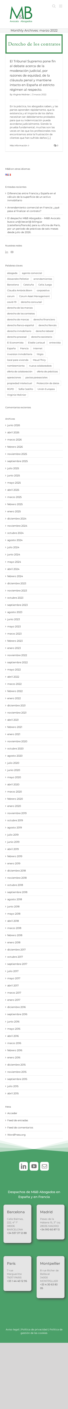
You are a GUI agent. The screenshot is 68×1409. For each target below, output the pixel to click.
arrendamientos (42, 279)
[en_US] (6, 175)
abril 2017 (13, 985)
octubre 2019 (15, 820)
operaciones (14, 377)
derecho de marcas (18, 319)
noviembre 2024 (17, 525)
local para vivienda (17, 360)
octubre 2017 (15, 956)
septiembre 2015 (17, 1079)
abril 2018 (13, 920)
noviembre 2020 (17, 741)
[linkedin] (23, 1166)
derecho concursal (31, 302)
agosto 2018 (14, 899)
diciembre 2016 (16, 1007)
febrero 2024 (15, 576)
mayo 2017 (13, 978)
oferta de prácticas (47, 371)
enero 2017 (13, 999)
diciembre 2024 (16, 518)
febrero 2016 (14, 1050)
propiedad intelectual (19, 383)
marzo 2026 (14, 439)
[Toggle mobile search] (54, 6)
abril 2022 (13, 676)
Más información (18, 145)
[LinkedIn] (6, 252)
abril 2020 (13, 784)
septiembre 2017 (17, 964)
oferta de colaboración (19, 371)
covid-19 (11, 302)
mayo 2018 (13, 913)
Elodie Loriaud (36, 342)
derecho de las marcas (20, 307)
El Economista (15, 342)
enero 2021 (13, 734)
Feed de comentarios (20, 1127)
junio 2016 (13, 1021)
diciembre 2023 (16, 583)
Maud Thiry (39, 360)
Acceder (12, 1113)
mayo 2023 (14, 626)
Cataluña (28, 284)
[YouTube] (12, 252)
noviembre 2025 (17, 454)
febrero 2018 (14, 935)
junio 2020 (13, 770)
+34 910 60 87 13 (50, 1229)
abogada (12, 273)
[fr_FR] (9, 175)
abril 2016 (13, 1036)
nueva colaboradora (40, 365)
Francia (24, 348)
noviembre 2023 (17, 590)
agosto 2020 (14, 755)
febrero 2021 (14, 727)
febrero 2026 (15, 446)
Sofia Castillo (25, 389)
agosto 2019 (14, 827)
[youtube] (34, 1166)
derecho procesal (17, 337)
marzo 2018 (14, 928)
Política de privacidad (34, 1329)
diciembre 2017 (16, 949)
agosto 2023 (14, 612)
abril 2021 (13, 719)
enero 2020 (14, 806)
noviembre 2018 (17, 877)
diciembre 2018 (16, 870)
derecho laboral (45, 331)
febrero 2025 (15, 504)
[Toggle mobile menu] (61, 6)
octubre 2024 (15, 533)
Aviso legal (12, 1329)
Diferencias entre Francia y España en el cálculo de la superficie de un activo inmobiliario (31, 197)
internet (37, 348)
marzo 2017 (14, 992)
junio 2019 (13, 841)
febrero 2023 (15, 640)
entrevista (55, 342)
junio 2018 (13, 906)
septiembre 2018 (17, 892)
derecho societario (41, 337)
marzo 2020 (14, 791)
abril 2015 (13, 1093)
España (11, 348)
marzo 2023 (14, 633)
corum (11, 296)
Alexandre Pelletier (18, 279)
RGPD (10, 389)
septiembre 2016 (17, 1014)
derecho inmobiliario (19, 331)
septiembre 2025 (17, 461)
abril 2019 (13, 849)
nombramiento (16, 365)
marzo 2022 (14, 683)
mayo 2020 (14, 777)
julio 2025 (13, 468)
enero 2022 (14, 698)
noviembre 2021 (17, 712)
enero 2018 (13, 942)
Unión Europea (46, 389)
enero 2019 (13, 863)
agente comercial (32, 273)
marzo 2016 (14, 1043)
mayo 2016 (13, 1028)
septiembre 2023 (17, 605)
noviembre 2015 (17, 1071)
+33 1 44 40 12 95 (17, 1281)
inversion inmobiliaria (19, 354)
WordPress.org (16, 1134)
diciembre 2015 (16, 1064)
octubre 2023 (15, 597)
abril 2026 (13, 432)
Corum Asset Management (34, 296)
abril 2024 (13, 569)
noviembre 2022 (17, 655)
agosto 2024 (14, 540)
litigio (40, 354)
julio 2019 (13, 834)
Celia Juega (45, 284)
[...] (49, 137)
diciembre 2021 (16, 705)
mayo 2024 (14, 561)
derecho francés (47, 325)
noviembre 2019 (17, 813)
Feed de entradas (17, 1120)
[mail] (44, 1166)
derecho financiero (44, 319)
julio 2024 (13, 547)
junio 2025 (13, 475)
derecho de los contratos (21, 313)
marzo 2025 (14, 497)
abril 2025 (13, 489)
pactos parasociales (36, 377)
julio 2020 (13, 762)
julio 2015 (12, 1086)
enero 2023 (14, 648)
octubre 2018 (15, 885)
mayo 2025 (14, 482)
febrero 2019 (14, 856)
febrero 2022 (15, 691)
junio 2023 (13, 619)
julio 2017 (12, 971)
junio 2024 (13, 554)
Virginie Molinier (21, 94)
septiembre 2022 (17, 662)
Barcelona (13, 284)
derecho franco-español (20, 325)
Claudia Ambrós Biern (19, 290)
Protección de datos (48, 383)
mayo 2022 (14, 669)
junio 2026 (13, 425)
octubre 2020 (15, 748)
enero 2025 (14, 511)
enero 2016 (13, 1057)
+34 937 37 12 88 (17, 1233)
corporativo (43, 290)
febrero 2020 (15, 798)
